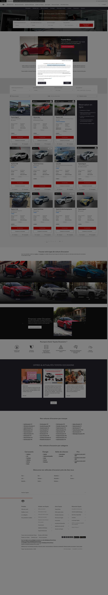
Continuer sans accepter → (67, 60)
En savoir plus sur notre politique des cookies (44, 78)
